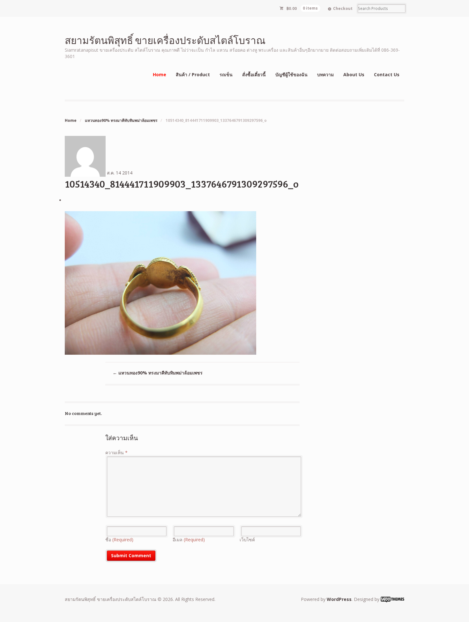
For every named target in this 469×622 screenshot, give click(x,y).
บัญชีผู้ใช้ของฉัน (291, 74)
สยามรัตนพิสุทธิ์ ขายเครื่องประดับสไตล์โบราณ (165, 40)
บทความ (325, 74)
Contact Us (386, 74)
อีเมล (189, 540)
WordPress (339, 599)
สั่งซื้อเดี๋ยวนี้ (254, 74)
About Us (353, 74)
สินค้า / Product (193, 74)
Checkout (343, 8)
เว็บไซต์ (247, 540)
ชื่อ (119, 540)
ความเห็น (116, 452)
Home (159, 74)
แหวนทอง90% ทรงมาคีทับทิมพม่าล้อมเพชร (121, 120)
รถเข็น (226, 74)
